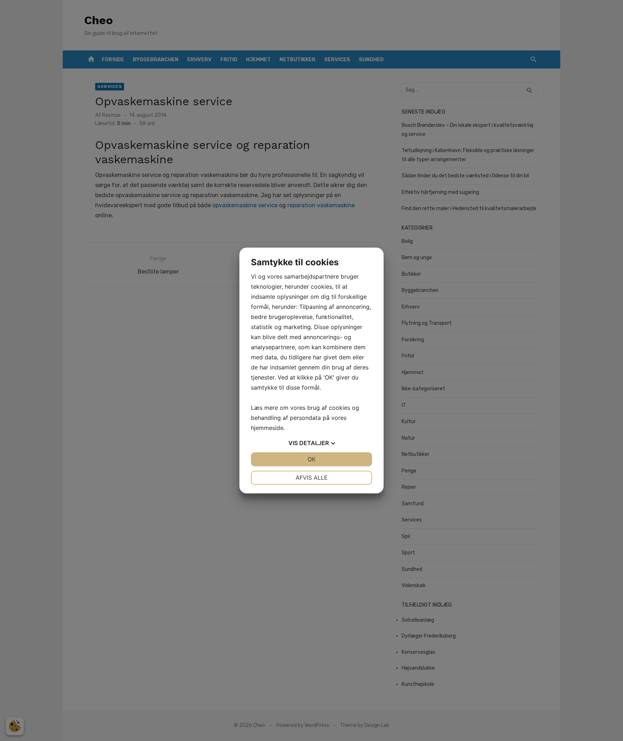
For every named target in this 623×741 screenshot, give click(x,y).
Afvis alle (312, 477)
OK (311, 459)
